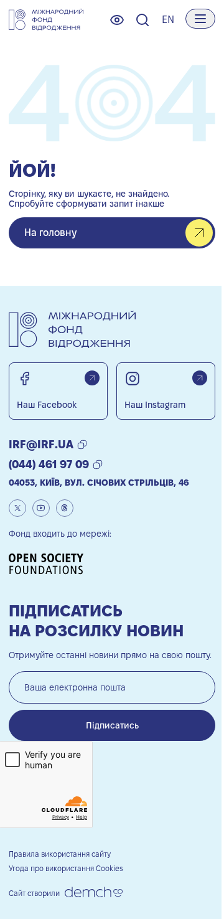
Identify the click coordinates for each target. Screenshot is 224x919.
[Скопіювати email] (82, 444)
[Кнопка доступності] (117, 20)
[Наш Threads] (64, 508)
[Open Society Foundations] (50, 564)
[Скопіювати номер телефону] (98, 464)
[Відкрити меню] (200, 19)
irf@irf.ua (41, 444)
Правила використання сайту (60, 854)
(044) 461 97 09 (49, 464)
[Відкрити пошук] (142, 20)
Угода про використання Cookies (66, 868)
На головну (50, 232)
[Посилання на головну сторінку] (46, 20)
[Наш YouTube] (41, 508)
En (168, 19)
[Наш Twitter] (17, 508)
